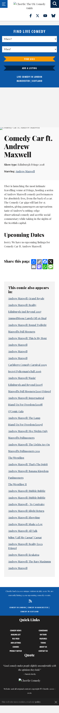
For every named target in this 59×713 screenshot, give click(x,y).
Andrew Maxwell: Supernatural (26, 398)
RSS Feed (15, 638)
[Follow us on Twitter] (39, 15)
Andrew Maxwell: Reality (22, 305)
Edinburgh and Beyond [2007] (25, 384)
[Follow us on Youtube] (47, 15)
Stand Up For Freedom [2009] (25, 424)
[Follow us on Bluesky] (55, 15)
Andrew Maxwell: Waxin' (22, 378)
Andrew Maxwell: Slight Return (26, 510)
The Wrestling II (17, 484)
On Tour (43, 634)
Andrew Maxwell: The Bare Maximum (29, 561)
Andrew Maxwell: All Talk (22, 530)
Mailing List (16, 634)
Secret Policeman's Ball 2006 (24, 371)
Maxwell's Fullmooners (21, 437)
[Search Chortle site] (55, 4)
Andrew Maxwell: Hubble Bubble (26, 491)
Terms (43, 642)
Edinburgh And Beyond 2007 (24, 311)
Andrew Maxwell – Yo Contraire (26, 504)
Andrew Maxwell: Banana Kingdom (28, 471)
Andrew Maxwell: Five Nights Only (28, 431)
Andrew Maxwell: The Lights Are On (29, 444)
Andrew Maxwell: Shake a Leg (25, 524)
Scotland (37, 80)
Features (43, 638)
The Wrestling (16, 457)
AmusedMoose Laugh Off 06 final (27, 318)
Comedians (43, 630)
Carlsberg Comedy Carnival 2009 (27, 364)
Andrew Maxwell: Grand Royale (26, 298)
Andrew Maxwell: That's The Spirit (28, 464)
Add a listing (29, 68)
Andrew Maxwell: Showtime (24, 517)
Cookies (16, 646)
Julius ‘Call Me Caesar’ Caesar (25, 537)
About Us (43, 646)
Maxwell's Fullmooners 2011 (24, 451)
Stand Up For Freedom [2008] (25, 404)
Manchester (23, 80)
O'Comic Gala (15, 411)
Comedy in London (17, 607)
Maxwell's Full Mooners (21, 331)
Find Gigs (29, 59)
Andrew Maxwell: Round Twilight (27, 325)
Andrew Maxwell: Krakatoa (23, 554)
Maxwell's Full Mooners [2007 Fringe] (29, 391)
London (38, 76)
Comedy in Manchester (38, 607)
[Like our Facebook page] (32, 15)
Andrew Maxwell (25, 171)
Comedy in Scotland (29, 611)
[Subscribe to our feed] (29, 601)
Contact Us (43, 650)
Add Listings (16, 642)
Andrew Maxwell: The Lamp (24, 418)
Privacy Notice (16, 650)
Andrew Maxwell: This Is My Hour (27, 338)
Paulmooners (15, 477)
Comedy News (15, 630)
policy (37, 701)
